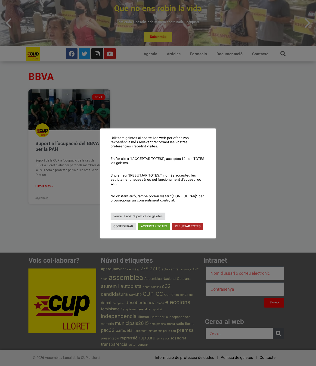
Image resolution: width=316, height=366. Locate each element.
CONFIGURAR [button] (123, 226)
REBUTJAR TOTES (188, 226)
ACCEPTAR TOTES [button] (154, 226)
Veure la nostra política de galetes (138, 216)
